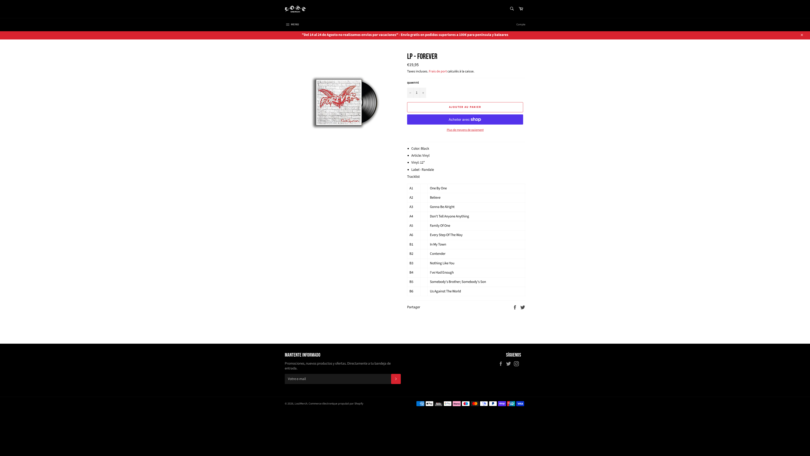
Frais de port (438, 71)
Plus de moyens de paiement (465, 130)
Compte (520, 24)
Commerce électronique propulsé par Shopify (336, 404)
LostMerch (301, 404)
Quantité (413, 83)
